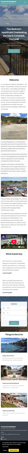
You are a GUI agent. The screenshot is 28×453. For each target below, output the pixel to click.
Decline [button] (5, 450)
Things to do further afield (8, 410)
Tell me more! (14, 51)
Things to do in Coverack (8, 355)
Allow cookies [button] (13, 450)
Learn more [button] (5, 446)
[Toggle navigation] (25, 2)
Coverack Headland (8, 2)
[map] (4, 439)
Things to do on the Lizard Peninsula (10, 383)
